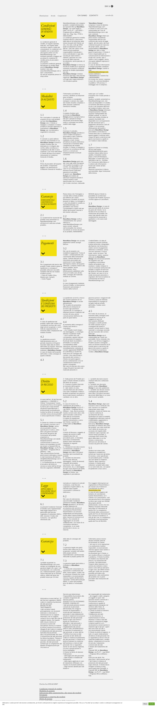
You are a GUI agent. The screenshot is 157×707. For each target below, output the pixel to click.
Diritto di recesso (45, 699)
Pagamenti (43, 695)
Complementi (62, 16)
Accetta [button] (152, 704)
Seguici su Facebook (109, 6)
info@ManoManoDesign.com (98, 72)
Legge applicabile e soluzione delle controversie (57, 701)
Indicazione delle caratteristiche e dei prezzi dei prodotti (60, 693)
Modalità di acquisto (47, 691)
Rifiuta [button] (145, 704)
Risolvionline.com (95, 490)
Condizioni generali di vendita (50, 689)
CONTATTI (93, 15)
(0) (109, 15)
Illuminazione (43, 16)
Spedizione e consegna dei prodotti (52, 697)
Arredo (53, 16)
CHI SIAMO (82, 15)
